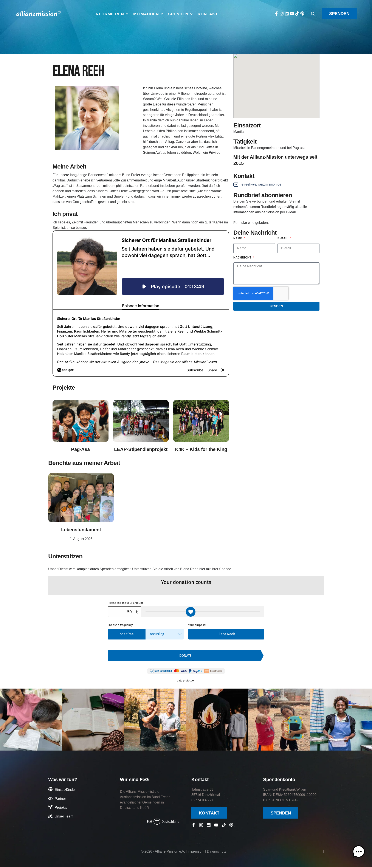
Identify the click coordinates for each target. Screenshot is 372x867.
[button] (111, 14)
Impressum (196, 851)
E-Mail (283, 238)
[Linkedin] (287, 13)
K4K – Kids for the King (201, 449)
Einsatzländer (65, 789)
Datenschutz (216, 851)
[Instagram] (281, 13)
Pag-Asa (80, 449)
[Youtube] (292, 13)
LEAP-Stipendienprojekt (140, 449)
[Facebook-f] (276, 13)
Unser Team (64, 816)
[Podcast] (302, 13)
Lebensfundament (81, 529)
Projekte (61, 807)
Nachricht (243, 257)
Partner (60, 798)
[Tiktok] (297, 13)
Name (238, 238)
